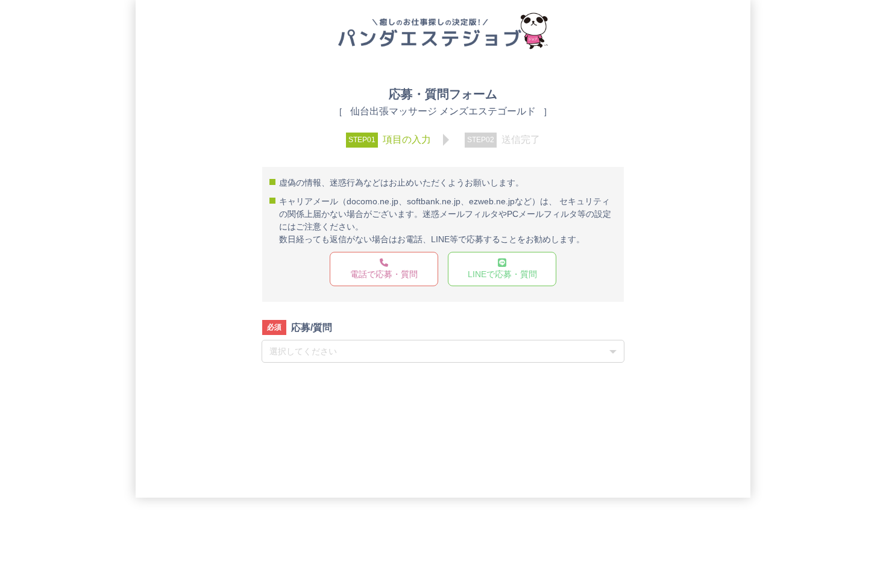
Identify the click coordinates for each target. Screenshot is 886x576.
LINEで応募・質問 (502, 274)
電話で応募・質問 (384, 274)
